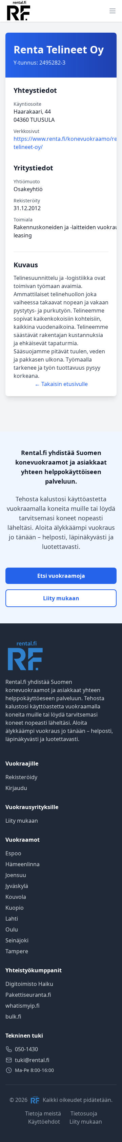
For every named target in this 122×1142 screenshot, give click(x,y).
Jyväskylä (16, 886)
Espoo (13, 853)
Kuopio (14, 907)
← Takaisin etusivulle (61, 384)
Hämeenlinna (22, 864)
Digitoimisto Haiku (29, 984)
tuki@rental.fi (32, 1060)
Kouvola (15, 897)
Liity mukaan (61, 598)
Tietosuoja (83, 1113)
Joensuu (15, 875)
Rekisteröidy (21, 777)
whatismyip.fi (22, 1005)
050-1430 (26, 1049)
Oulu (11, 929)
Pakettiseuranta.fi (28, 994)
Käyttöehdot (44, 1121)
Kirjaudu (16, 788)
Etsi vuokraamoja (61, 576)
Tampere (16, 951)
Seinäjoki (16, 940)
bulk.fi (13, 1016)
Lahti (11, 918)
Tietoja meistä (43, 1113)
